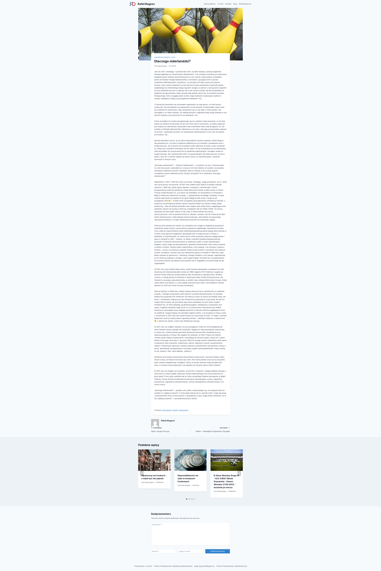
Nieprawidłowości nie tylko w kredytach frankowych (188, 478)
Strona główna (210, 4)
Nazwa (155, 551)
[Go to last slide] (142, 473)
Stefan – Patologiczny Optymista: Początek (213, 429)
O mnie (220, 4)
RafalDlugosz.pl (245, 4)
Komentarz (157, 525)
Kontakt (228, 4)
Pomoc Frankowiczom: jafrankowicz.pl (231, 566)
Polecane (163, 57)
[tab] (186, 499)
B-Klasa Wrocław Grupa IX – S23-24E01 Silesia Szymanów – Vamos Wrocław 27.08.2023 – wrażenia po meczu (226, 481)
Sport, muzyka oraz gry (160, 429)
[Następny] (239, 473)
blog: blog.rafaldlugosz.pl (204, 566)
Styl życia (171, 57)
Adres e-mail (185, 551)
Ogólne (157, 57)
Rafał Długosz (162, 66)
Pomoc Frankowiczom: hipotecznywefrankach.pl (173, 566)
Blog (235, 4)
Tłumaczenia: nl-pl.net (143, 566)
